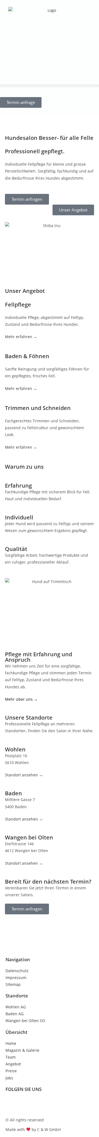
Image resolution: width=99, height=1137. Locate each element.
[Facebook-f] (12, 1104)
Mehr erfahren (18, 388)
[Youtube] (42, 1104)
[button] (49, 85)
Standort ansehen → (24, 774)
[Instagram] (27, 1104)
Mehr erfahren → (21, 336)
